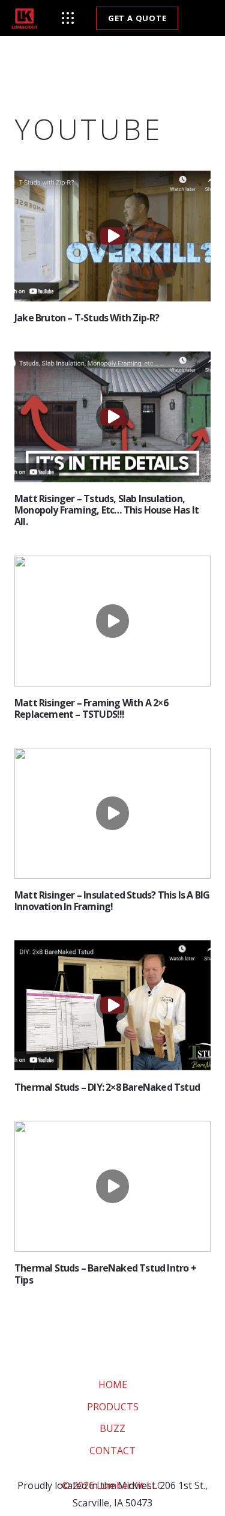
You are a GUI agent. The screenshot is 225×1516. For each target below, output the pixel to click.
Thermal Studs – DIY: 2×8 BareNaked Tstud (107, 1087)
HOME (112, 1384)
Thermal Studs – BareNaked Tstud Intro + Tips (105, 1273)
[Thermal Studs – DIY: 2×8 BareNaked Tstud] (112, 1005)
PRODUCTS (113, 1406)
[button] (68, 18)
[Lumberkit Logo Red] (25, 18)
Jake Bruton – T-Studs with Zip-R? (87, 317)
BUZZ (112, 1428)
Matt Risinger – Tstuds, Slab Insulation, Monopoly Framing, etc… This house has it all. (106, 510)
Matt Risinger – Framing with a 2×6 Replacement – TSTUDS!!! (91, 708)
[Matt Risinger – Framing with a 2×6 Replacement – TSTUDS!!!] (112, 621)
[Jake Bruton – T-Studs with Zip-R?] (112, 236)
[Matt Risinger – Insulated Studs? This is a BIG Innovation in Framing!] (112, 813)
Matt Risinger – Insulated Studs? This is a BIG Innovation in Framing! (111, 900)
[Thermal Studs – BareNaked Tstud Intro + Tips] (112, 1186)
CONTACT (112, 1450)
